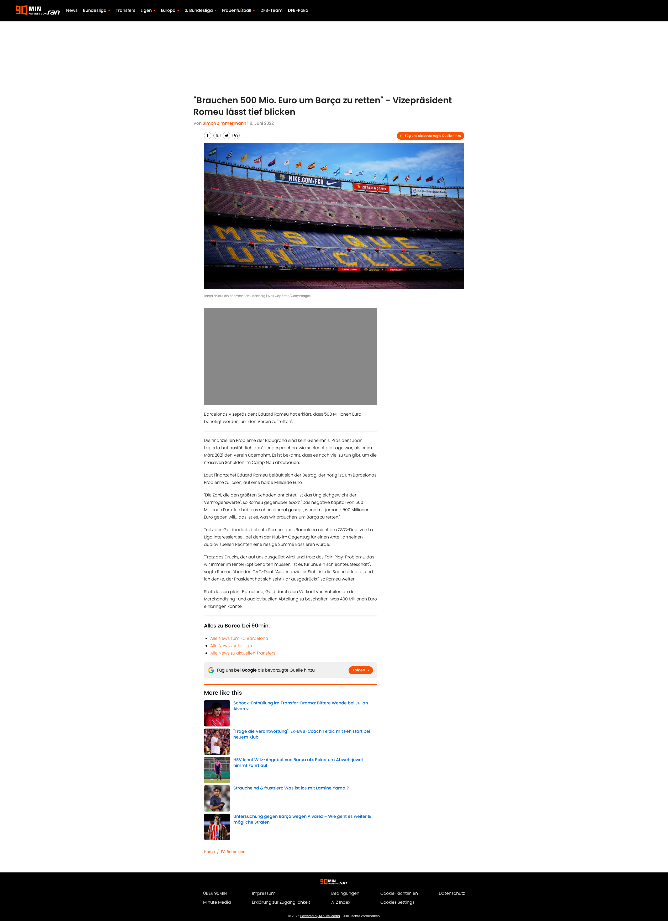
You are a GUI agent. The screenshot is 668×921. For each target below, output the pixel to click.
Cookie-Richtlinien (399, 893)
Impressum (263, 893)
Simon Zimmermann (224, 123)
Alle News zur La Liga (231, 646)
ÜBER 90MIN (215, 893)
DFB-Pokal (298, 10)
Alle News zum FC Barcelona (239, 638)
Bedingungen (345, 893)
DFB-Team (271, 10)
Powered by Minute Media (320, 916)
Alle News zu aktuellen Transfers (242, 653)
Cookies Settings (397, 902)
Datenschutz (452, 893)
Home (209, 851)
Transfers (125, 10)
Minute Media (217, 902)
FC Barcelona (233, 851)
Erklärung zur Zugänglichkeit (281, 902)
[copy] (236, 135)
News (72, 10)
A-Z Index (340, 902)
